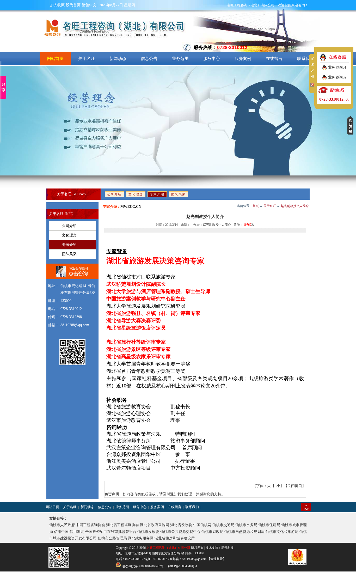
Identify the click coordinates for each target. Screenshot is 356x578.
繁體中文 (89, 5)
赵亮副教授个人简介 (295, 206)
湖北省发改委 (181, 525)
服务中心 (211, 58)
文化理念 (135, 194)
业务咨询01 (337, 67)
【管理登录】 (216, 559)
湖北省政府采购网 (154, 525)
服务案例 (243, 58)
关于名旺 (86, 58)
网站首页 (55, 58)
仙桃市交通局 (223, 525)
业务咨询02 (337, 77)
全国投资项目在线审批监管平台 (110, 532)
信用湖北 (77, 532)
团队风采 (178, 194)
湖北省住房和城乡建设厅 (175, 538)
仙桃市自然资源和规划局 (244, 532)
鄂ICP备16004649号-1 (182, 566)
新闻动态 (117, 58)
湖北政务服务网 (141, 538)
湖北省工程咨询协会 (122, 525)
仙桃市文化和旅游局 (282, 532)
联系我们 (305, 58)
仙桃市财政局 (212, 532)
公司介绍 (114, 194)
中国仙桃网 (202, 525)
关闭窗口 (294, 486)
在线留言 (274, 58)
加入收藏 (57, 5)
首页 (256, 206)
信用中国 (61, 532)
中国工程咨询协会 (90, 525)
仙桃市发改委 (148, 532)
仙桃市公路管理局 (112, 538)
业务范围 (180, 58)
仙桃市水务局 (246, 525)
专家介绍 (157, 194)
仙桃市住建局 (269, 525)
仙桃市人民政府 (62, 525)
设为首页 (73, 5)
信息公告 (149, 58)
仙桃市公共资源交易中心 (180, 532)
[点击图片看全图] (205, 238)
